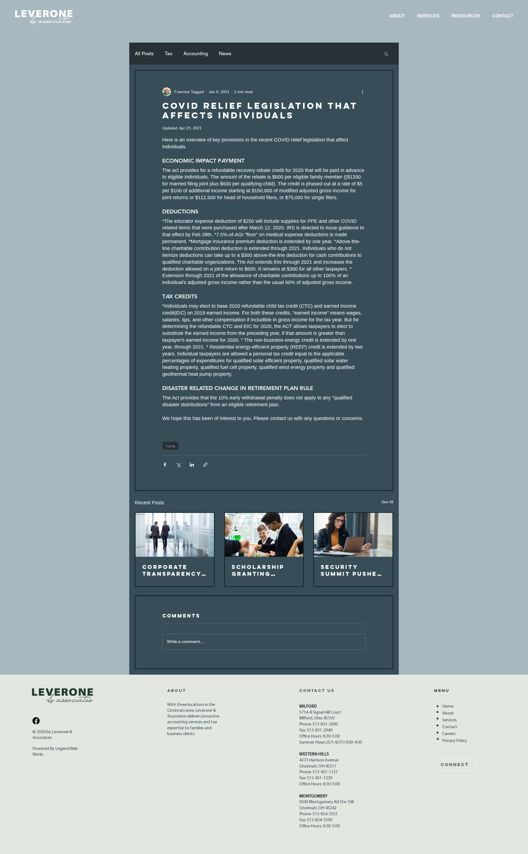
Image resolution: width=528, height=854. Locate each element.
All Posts (144, 53)
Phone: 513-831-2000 (318, 724)
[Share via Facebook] (164, 464)
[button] (386, 53)
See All (387, 502)
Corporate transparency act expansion (172, 570)
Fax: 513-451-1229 (315, 778)
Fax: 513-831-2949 (315, 730)
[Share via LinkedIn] (191, 464)
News (225, 53)
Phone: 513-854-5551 (318, 814)
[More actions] (362, 91)
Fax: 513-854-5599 (315, 820)
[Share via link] (205, 464)
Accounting (195, 53)
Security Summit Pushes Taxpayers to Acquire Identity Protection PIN (352, 570)
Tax (168, 53)
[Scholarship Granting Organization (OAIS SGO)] (264, 535)
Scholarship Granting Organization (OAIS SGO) (260, 570)
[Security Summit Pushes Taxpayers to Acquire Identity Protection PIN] (353, 535)
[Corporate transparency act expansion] (175, 535)
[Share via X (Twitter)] (178, 464)
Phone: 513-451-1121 (318, 772)
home (170, 445)
